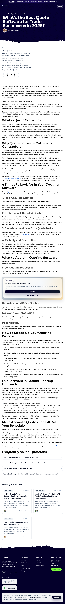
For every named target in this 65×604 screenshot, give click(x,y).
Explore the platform (32, 295)
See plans (52, 1)
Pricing (23, 571)
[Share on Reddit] (14, 75)
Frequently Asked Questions (10, 70)
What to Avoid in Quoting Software (12, 58)
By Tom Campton (14, 30)
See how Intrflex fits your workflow (12, 60)
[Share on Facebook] (7, 75)
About (38, 560)
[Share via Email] (18, 75)
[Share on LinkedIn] (11, 75)
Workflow (24, 563)
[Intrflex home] (5, 6)
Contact (38, 563)
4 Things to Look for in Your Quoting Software (16, 55)
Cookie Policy (35, 597)
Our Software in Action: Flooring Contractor (15, 65)
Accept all (56, 597)
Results (23, 565)
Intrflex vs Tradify (26, 568)
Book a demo (32, 291)
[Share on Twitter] (3, 75)
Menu (60, 6)
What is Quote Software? (9, 51)
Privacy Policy (40, 565)
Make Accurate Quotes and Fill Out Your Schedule (16, 67)
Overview (23, 560)
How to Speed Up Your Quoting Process (14, 63)
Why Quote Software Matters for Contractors (16, 53)
